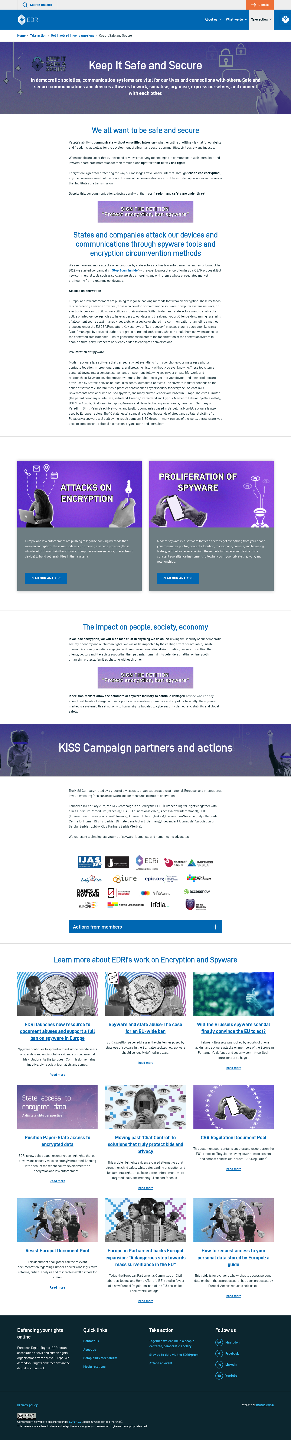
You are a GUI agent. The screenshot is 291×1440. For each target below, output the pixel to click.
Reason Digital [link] (265, 1405)
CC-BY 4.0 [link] (75, 1421)
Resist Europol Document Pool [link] (57, 1250)
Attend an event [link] (160, 1363)
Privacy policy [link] (27, 1405)
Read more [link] (57, 1074)
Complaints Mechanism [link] (100, 1358)
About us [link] (211, 19)
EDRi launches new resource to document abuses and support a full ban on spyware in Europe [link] (57, 1031)
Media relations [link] (94, 1366)
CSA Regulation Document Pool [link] (234, 1137)
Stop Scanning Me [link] (125, 270)
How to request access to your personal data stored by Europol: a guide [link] (233, 1257)
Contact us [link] (91, 1341)
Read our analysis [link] (46, 578)
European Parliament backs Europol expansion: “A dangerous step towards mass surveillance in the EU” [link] (145, 1257)
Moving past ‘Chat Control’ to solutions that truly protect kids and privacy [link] (145, 1144)
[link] (285, 19)
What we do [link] (234, 19)
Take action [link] (259, 19)
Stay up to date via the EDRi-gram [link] (174, 1355)
